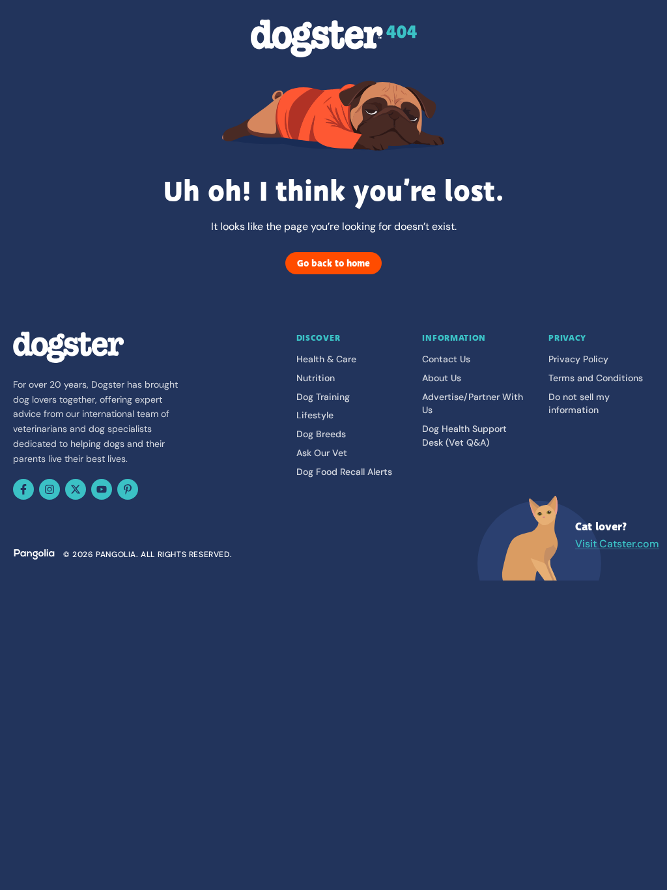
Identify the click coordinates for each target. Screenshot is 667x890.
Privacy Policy (578, 359)
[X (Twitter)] (75, 489)
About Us (441, 378)
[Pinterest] (127, 489)
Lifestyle (315, 415)
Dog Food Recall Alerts (344, 472)
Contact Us (446, 359)
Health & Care (326, 359)
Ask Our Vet (321, 453)
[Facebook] (23, 489)
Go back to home (333, 263)
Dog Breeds (321, 434)
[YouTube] (101, 489)
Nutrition (315, 378)
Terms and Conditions (595, 378)
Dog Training (323, 397)
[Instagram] (49, 489)
